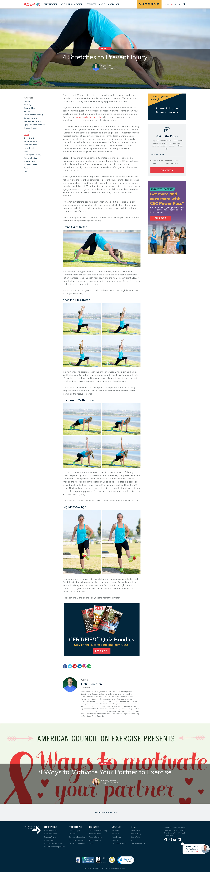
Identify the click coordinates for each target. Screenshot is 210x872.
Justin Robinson (109, 66)
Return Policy (135, 837)
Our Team (115, 831)
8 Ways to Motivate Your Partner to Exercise (105, 772)
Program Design (30, 158)
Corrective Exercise (31, 118)
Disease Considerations (33, 121)
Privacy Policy (136, 834)
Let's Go (100, 651)
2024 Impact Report (119, 843)
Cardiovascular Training (33, 115)
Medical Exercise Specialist (54, 847)
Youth (26, 171)
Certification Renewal (77, 843)
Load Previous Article (104, 813)
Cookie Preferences (138, 843)
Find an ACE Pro (95, 840)
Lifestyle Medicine (30, 145)
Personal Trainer (50, 837)
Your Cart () (168, 4)
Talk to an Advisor (149, 4)
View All (27, 101)
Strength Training (30, 161)
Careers (115, 840)
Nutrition (27, 151)
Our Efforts (115, 834)
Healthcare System (31, 141)
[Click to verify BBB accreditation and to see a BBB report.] (101, 859)
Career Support (74, 831)
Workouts (27, 168)
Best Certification (50, 834)
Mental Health (29, 148)
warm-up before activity (88, 117)
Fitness (105, 49)
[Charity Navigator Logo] (88, 859)
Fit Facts (27, 131)
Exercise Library (95, 834)
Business (27, 111)
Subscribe (166, 170)
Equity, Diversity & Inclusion (34, 125)
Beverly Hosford (109, 781)
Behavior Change (30, 108)
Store (91, 843)
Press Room (116, 837)
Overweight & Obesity (32, 155)
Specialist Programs (76, 840)
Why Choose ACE (50, 831)
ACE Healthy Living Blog (98, 831)
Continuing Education (77, 837)
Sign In (177, 4)
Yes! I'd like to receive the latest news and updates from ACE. (166, 162)
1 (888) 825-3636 (170, 836)
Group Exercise (29, 138)
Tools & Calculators (96, 837)
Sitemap (134, 840)
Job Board (72, 834)
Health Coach (49, 840)
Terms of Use (135, 831)
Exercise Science (30, 128)
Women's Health (30, 165)
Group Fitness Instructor (53, 843)
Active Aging (29, 104)
